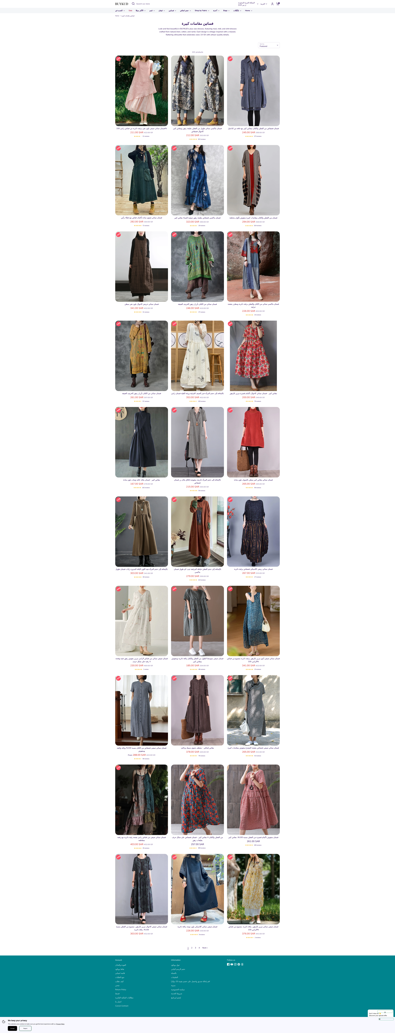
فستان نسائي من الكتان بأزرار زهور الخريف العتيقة (197, 304)
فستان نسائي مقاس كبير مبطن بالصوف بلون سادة (253, 480)
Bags (225, 10)
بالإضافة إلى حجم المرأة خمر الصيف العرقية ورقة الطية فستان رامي (197, 393)
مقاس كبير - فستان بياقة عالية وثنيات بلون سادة (141, 480)
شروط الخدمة (176, 993)
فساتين (171, 10)
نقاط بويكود (119, 969)
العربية (262, 4)
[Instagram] (235, 964)
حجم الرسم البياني (178, 969)
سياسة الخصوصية (178, 989)
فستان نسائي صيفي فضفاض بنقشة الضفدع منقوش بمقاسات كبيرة (253, 748)
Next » (205, 948)
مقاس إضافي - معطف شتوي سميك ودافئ (197, 748)
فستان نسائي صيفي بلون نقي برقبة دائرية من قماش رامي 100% (141, 128)
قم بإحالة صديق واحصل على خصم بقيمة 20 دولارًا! (190, 981)
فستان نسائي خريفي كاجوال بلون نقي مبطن (142, 304)
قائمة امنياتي (120, 973)
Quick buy (142, 122)
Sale (130, 10)
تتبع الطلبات (119, 977)
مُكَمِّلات (236, 10)
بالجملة (174, 973)
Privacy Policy (60, 1024)
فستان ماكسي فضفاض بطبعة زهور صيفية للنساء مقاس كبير (197, 218)
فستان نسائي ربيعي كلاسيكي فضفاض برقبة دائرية (253, 569)
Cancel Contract (121, 1006)
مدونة (173, 985)
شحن (117, 985)
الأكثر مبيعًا (140, 10)
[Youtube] (232, 964)
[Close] (386, 1019)
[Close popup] (385, 1011)
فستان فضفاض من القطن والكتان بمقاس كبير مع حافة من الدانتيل (253, 128)
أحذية (215, 10)
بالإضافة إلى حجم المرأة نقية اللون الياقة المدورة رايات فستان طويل (142, 569)
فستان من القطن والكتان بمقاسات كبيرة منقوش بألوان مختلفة (253, 218)
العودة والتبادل (120, 965)
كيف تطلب (119, 981)
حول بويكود (175, 965)
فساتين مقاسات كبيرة (127, 16)
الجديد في (119, 10)
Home (247, 10)
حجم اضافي (184, 10)
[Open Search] (133, 4)
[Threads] (242, 964)
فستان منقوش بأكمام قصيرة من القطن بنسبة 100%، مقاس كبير (253, 837)
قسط (117, 993)
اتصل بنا (118, 1001)
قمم (151, 10)
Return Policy (120, 989)
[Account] (272, 4)
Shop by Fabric (201, 10)
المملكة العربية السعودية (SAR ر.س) (246, 4)
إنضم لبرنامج (176, 997)
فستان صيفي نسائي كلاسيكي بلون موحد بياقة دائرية (197, 926)
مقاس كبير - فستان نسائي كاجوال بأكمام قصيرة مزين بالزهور (253, 393)
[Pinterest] (239, 964)
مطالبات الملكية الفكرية (124, 997)
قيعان (161, 10)
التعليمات (174, 977)
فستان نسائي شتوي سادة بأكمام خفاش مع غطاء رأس (141, 217)
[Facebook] (228, 964)
